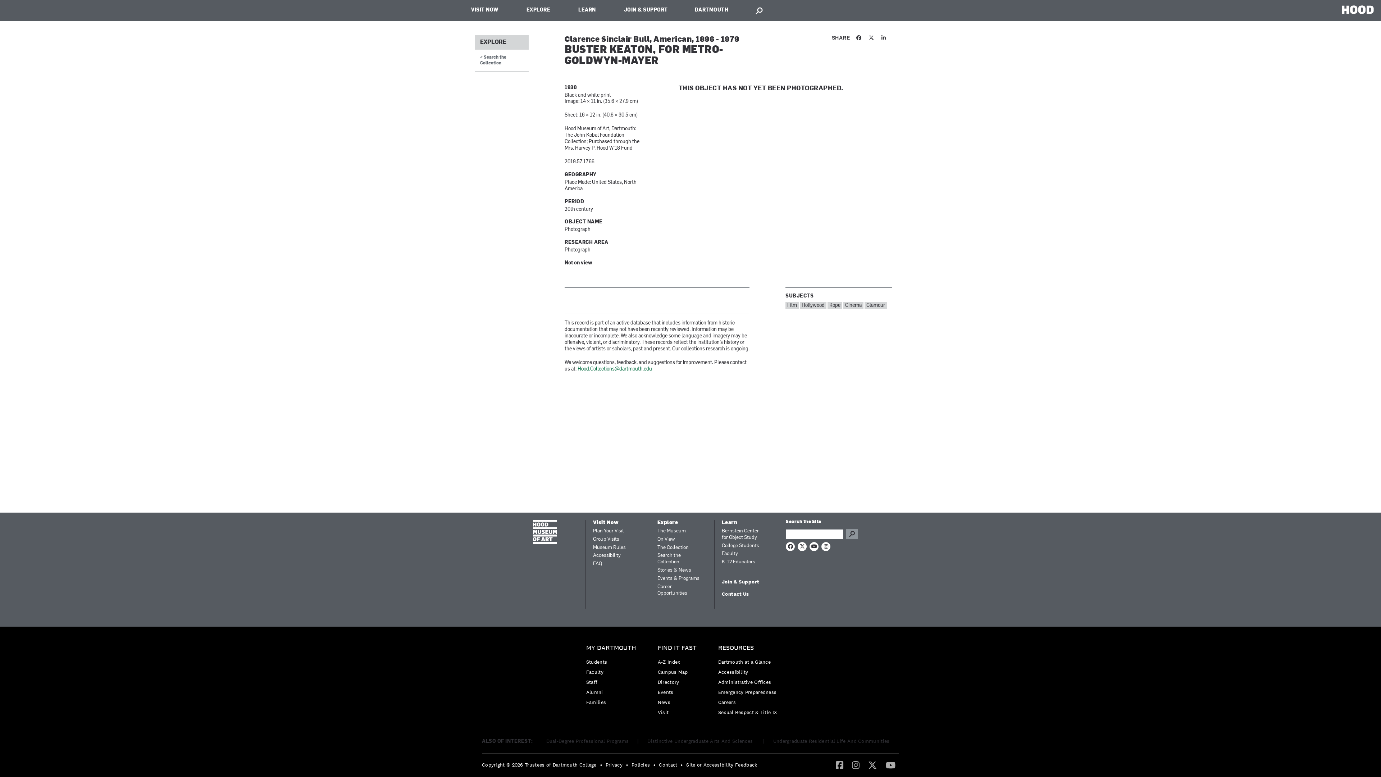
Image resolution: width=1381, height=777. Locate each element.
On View (666, 539)
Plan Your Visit (608, 531)
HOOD (1358, 9)
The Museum (671, 531)
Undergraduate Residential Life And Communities (831, 741)
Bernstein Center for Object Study (740, 534)
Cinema (853, 305)
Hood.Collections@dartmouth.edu (615, 369)
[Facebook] (839, 765)
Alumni (594, 692)
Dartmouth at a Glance (744, 662)
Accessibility (607, 555)
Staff (592, 682)
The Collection (673, 547)
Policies (641, 765)
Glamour (875, 305)
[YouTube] (890, 765)
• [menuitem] (601, 765)
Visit (663, 712)
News (664, 702)
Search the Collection (669, 559)
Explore (539, 10)
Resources (736, 648)
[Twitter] (872, 765)
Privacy (614, 765)
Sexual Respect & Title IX (747, 712)
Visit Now (484, 10)
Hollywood (813, 305)
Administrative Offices (744, 682)
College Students (740, 546)
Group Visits (606, 539)
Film (792, 305)
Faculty (730, 553)
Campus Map (673, 672)
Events (666, 692)
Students (596, 662)
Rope (834, 305)
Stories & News (674, 570)
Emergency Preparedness (747, 692)
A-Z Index (669, 662)
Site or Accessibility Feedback (721, 765)
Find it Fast (677, 648)
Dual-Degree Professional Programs (587, 741)
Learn (587, 10)
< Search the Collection (493, 60)
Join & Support (646, 10)
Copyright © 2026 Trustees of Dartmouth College (539, 765)
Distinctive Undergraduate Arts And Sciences (700, 741)
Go (852, 534)
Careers (727, 702)
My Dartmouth (611, 648)
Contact (668, 765)
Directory (668, 682)
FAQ (597, 564)
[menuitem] (613, 677)
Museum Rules (609, 547)
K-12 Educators (738, 562)
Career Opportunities (672, 590)
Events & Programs (678, 578)
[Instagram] (856, 765)
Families (596, 702)
